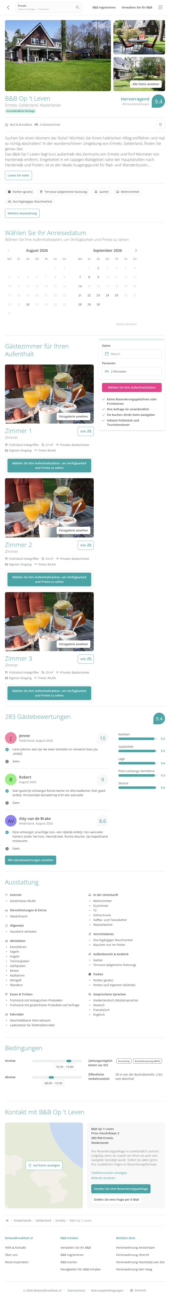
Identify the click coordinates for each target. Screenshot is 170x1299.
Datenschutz (76, 1290)
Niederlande (50, 105)
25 (18, 304)
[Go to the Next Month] (135, 250)
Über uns (11, 1255)
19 (27, 295)
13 (37, 286)
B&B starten (69, 1262)
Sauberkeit (125, 746)
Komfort (124, 734)
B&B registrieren (72, 1255)
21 (46, 295)
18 (18, 295)
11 (18, 286)
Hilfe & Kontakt (15, 1248)
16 (64, 286)
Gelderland (28, 105)
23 (64, 295)
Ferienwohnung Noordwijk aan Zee (140, 1262)
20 (37, 295)
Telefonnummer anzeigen (109, 1173)
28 (46, 304)
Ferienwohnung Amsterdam (135, 1248)
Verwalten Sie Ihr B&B (76, 1248)
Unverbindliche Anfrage (20, 111)
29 (55, 304)
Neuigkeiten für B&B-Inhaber (81, 1269)
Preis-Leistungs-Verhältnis (136, 771)
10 (9, 286)
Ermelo (11, 105)
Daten (106, 346)
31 (9, 313)
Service (123, 783)
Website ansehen (103, 1178)
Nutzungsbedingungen (107, 1290)
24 (9, 304)
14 (46, 286)
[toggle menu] (160, 7)
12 (27, 286)
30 (64, 304)
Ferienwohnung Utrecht (132, 1255)
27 (37, 304)
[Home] (7, 1220)
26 (27, 304)
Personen (108, 363)
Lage (121, 759)
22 (55, 295)
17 (9, 295)
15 (55, 286)
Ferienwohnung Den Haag (134, 1269)
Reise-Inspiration (17, 1262)
